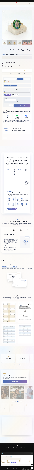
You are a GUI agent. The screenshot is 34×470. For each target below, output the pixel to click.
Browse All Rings (8, 462)
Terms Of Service (21, 447)
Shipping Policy (7, 447)
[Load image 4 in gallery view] (19, 42)
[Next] (20, 365)
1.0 (4, 91)
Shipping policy (24, 469)
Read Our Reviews (15, 381)
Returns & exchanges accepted (9, 63)
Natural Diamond (10, 85)
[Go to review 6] (18, 401)
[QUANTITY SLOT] (6, 105)
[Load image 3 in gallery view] (14, 42)
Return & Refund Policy (13, 447)
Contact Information (17, 449)
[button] (2, 3)
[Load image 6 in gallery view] (29, 42)
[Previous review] (13, 401)
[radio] (5, 81)
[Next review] (21, 401)
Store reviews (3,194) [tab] (24, 424)
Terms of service (30, 468)
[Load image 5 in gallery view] (24, 42)
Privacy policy (25, 468)
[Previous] (13, 365)
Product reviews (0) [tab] (10, 424)
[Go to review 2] (15, 401)
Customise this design (12, 208)
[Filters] (4, 427)
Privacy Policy (26, 447)
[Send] (32, 465)
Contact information (29, 469)
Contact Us (14, 462)
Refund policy (20, 468)
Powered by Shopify (15, 468)
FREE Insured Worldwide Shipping (14, 65)
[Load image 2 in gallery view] (9, 42)
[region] (17, 358)
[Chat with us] (32, 468)
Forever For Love (11, 468)
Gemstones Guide (15, 94)
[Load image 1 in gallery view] (4, 42)
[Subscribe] (24, 444)
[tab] (7, 230)
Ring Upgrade (3, 462)
